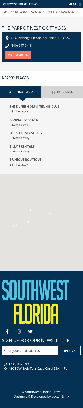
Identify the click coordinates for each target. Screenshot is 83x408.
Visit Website (19, 55)
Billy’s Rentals (22, 146)
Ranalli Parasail (23, 120)
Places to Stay (20, 11)
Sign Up (69, 350)
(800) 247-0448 (21, 45)
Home (5, 11)
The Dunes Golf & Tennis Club (34, 106)
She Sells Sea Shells (25, 133)
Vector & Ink (60, 396)
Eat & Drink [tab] (64, 92)
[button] (30, 211)
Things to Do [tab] (23, 92)
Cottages (36, 11)
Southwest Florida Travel (20, 4)
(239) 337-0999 (19, 364)
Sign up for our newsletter (36, 340)
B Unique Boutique (25, 159)
